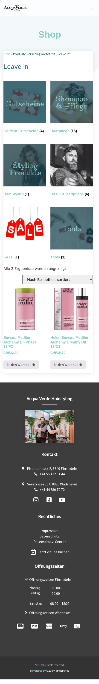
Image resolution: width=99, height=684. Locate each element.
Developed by (49, 670)
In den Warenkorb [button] (21, 364)
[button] (92, 8)
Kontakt (49, 454)
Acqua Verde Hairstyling (50, 398)
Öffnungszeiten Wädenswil (50, 612)
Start (6, 54)
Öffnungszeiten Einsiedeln (50, 579)
